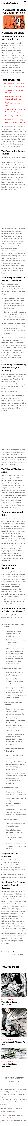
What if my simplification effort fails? (13, 871)
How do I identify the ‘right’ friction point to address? (11, 861)
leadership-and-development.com (15, 1118)
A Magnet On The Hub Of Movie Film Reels (14, 11)
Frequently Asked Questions (15, 116)
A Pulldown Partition (12, 952)
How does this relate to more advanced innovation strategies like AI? (13, 877)
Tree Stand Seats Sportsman (9, 1003)
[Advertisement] (14, 210)
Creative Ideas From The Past (10, 999)
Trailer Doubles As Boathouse (9, 1065)
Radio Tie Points (17, 955)
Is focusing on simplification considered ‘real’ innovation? (11, 866)
